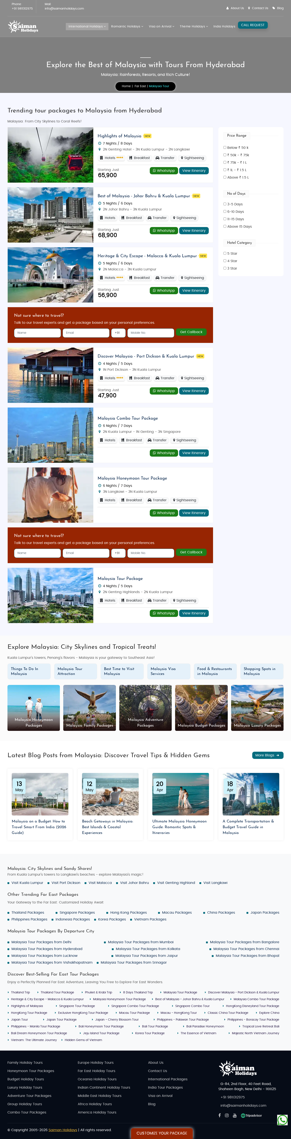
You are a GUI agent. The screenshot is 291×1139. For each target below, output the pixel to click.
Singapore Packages (77, 912)
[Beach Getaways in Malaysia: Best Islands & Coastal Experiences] (110, 794)
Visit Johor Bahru (134, 883)
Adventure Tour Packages (29, 1096)
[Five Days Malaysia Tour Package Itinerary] (50, 595)
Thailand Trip (20, 992)
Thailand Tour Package (57, 992)
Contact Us (260, 8)
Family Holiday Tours (25, 1062)
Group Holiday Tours (24, 1104)
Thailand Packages (28, 912)
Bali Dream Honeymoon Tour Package (39, 1033)
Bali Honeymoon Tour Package (101, 1026)
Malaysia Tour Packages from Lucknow (45, 955)
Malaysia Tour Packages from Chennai (246, 949)
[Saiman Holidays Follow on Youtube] (234, 1115)
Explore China (269, 1012)
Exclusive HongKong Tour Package (83, 1012)
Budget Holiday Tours (25, 1079)
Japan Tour (19, 1019)
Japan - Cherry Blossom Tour (117, 1019)
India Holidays (224, 26)
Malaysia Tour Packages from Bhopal (247, 955)
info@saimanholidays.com (64, 8)
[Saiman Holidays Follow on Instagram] (227, 1115)
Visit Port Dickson (66, 883)
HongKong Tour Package (29, 1012)
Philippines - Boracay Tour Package (253, 1019)
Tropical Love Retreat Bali (260, 1026)
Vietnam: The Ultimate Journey (34, 1040)
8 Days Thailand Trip (138, 992)
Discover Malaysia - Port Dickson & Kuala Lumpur (146, 356)
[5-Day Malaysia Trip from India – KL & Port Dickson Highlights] (50, 375)
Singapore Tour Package (77, 1006)
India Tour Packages (165, 1087)
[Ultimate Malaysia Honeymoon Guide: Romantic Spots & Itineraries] (180, 794)
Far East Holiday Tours (96, 1071)
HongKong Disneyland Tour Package (252, 1006)
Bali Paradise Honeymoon (205, 1026)
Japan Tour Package (61, 1019)
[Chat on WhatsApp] (282, 1120)
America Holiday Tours (97, 1112)
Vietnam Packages (150, 919)
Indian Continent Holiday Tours (104, 1087)
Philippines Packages (29, 919)
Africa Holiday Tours (95, 1104)
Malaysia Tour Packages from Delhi (41, 942)
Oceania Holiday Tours (97, 1079)
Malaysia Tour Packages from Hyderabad (47, 949)
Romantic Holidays (126, 26)
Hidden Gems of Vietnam (83, 1040)
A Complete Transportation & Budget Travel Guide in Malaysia (248, 827)
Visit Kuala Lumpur (27, 883)
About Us (237, 8)
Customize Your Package (162, 1133)
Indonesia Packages (73, 919)
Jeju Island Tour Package (101, 1033)
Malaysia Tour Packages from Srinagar (134, 962)
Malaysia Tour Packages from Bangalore (244, 942)
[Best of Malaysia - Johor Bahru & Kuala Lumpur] (50, 214)
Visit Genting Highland (176, 883)
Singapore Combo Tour (192, 1006)
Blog (280, 8)
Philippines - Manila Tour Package (35, 1026)
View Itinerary (194, 170)
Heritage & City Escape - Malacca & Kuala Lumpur (147, 256)
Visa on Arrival (160, 26)
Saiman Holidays (63, 1130)
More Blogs (265, 755)
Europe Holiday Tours (96, 1062)
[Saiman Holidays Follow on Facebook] (219, 1115)
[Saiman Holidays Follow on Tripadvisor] (251, 1115)
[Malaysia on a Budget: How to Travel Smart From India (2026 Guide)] (40, 794)
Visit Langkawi (215, 883)
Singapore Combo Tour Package (135, 1006)
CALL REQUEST (253, 25)
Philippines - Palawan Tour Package (183, 1019)
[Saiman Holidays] (24, 27)
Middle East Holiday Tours (99, 1096)
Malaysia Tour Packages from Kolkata (148, 949)
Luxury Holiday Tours (24, 1087)
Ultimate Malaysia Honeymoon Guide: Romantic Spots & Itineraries (179, 827)
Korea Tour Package (150, 1033)
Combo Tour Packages (26, 1112)
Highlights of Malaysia (119, 136)
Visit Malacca (100, 883)
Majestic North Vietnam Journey (255, 1033)
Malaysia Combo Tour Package (128, 418)
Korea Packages (112, 919)
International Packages (167, 1079)
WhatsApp (165, 170)
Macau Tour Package (134, 1012)
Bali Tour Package (155, 1026)
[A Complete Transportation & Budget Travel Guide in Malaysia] (251, 794)
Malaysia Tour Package (120, 579)
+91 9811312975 (22, 8)
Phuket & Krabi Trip (98, 992)
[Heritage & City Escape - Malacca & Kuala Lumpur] (50, 274)
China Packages (221, 912)
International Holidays (86, 26)
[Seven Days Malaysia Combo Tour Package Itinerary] (50, 435)
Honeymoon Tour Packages (30, 1071)
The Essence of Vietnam (198, 1033)
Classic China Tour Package (228, 1012)
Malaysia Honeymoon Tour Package (132, 478)
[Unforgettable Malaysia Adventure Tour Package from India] (50, 154)
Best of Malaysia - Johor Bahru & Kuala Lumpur (144, 196)
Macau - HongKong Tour (179, 1012)
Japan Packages (265, 912)
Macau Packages (177, 912)
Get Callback (191, 332)
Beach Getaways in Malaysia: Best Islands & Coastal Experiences (107, 827)
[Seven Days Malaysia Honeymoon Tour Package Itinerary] (50, 495)
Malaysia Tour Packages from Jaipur (146, 955)
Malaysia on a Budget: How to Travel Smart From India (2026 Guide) (39, 827)
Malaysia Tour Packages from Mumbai (141, 942)
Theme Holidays (193, 26)
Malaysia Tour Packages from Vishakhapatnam (52, 962)
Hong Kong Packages (128, 912)
